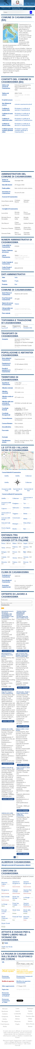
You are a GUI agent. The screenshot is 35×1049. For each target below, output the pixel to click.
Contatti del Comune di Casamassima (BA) (16, 80)
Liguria (17, 1011)
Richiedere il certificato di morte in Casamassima (22, 114)
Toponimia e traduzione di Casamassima (16, 321)
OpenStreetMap (23, 469)
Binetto (15, 529)
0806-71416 (18, 93)
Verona (15, 558)
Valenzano (16, 507)
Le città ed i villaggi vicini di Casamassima (14, 448)
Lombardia (17, 1013)
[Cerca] (31, 12)
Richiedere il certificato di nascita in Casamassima (22, 109)
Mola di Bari (27, 523)
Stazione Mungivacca (27, 882)
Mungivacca (5, 890)
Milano (15, 543)
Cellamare (29, 48)
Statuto (17, 304)
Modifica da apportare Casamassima (24, 981)
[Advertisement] (17, 152)
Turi (24, 503)
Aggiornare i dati (8, 72)
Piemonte (18, 1021)
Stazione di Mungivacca (16, 882)
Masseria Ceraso (26, 917)
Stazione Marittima (26, 904)
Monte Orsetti (5, 923)
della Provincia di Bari (25, 26)
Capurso (4, 508)
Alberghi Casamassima (16, 862)
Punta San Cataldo (16, 904)
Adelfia (23, 48)
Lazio (17, 1008)
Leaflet (10, 469)
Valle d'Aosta (30, 1024)
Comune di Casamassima (16, 290)
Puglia (16, 281)
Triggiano (15, 513)
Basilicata (5, 1011)
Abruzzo (4, 1008)
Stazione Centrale (15, 890)
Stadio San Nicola (6, 947)
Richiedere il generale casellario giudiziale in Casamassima (21, 130)
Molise (17, 1019)
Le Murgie (26, 897)
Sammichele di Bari (9, 50)
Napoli (25, 543)
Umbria (30, 1021)
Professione (4, 599)
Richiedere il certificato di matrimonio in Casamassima (23, 119)
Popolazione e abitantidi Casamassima (17, 353)
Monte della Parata (26, 910)
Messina (4, 562)
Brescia (25, 562)
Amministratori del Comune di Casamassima (16, 175)
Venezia (25, 557)
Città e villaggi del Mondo (13, 1042)
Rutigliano (15, 503)
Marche (17, 1016)
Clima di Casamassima (15, 572)
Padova (15, 562)
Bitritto (25, 513)
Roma (3, 543)
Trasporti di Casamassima (9, 334)
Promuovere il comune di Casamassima (24, 977)
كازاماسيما (4, 328)
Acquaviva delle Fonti (6, 489)
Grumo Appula (5, 528)
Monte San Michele (16, 897)
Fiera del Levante (4, 910)
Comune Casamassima (27, 7)
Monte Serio (16, 910)
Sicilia (30, 1011)
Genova (25, 547)
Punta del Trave (17, 916)
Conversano (16, 518)
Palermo (15, 547)
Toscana (30, 1013)
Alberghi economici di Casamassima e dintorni (15, 865)
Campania (5, 1016)
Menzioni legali (8, 1040)
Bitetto (25, 518)
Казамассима (27, 328)
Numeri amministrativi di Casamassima (16, 241)
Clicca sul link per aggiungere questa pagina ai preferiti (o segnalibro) (25, 971)
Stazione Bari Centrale (27, 890)
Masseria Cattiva (4, 883)
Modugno (15, 524)
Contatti (28, 1040)
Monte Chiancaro (4, 917)
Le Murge (4, 904)
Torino (3, 548)
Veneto (30, 1026)
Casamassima (23, 24)
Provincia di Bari (16, 7)
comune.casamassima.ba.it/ (23, 104)
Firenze (15, 552)
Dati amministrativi (13, 274)
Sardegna (30, 1008)
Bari (16, 284)
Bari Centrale (5, 896)
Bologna (3, 552)
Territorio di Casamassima (9, 378)
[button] (4, 454)
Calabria (4, 1014)
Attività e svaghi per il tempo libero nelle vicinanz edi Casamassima (16, 936)
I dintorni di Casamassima (9, 872)
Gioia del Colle (5, 523)
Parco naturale (6, 313)
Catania (3, 557)
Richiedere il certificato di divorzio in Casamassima (22, 124)
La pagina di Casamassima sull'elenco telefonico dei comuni (17, 956)
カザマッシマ (17, 327)
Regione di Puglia (6, 7)
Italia (16, 277)
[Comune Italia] (17, 5)
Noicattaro (20, 51)
